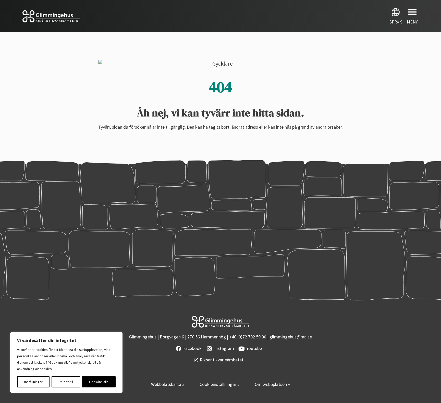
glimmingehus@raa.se (291, 337)
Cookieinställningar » (219, 384)
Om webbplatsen (271, 384)
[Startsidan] (110, 16)
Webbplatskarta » (167, 384)
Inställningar (33, 382)
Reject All (66, 382)
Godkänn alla (98, 382)
